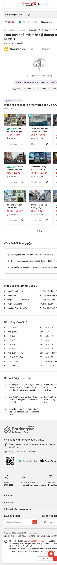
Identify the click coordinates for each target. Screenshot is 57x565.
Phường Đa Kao (13, 295)
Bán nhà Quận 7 (10, 340)
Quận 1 (24, 30)
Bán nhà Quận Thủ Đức (13, 357)
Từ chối (45, 558)
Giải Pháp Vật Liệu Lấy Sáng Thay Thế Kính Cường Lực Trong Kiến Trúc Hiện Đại (24, 399)
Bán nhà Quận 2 (10, 331)
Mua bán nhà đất (47, 365)
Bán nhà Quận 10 (47, 344)
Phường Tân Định (13, 291)
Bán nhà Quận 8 (46, 340)
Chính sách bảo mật (36, 541)
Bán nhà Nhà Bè (46, 357)
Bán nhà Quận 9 (10, 344)
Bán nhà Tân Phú (11, 361)
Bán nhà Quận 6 (46, 336)
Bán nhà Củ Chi (10, 327)
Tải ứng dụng (36, 4)
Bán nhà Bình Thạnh (12, 365)
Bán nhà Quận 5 (10, 336)
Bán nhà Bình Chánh (48, 361)
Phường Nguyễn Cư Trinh (16, 299)
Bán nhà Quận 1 (46, 327)
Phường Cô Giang (13, 304)
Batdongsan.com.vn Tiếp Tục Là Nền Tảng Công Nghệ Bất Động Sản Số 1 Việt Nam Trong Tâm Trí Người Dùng (24, 387)
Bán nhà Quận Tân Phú (13, 353)
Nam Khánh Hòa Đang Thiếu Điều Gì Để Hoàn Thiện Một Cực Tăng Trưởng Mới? (24, 412)
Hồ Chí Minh (14, 30)
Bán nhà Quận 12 (47, 348)
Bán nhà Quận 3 (46, 331)
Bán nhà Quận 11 (11, 348)
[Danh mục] (4, 4)
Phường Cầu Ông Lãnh (15, 308)
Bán (6, 30)
